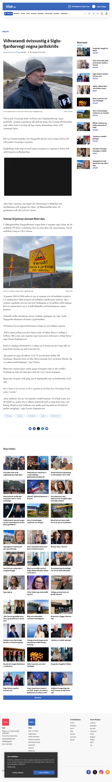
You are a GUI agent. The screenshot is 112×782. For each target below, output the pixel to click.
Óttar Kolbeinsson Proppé (12, 52)
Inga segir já (7, 592)
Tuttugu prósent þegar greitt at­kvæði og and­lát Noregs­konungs (37, 643)
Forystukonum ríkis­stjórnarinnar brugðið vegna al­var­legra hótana (61, 499)
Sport (72, 728)
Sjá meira (38, 698)
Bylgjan (92, 737)
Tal (91, 745)
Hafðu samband (33, 737)
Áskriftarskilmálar (34, 742)
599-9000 (8, 744)
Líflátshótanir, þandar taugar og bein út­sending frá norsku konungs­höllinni (13, 523)
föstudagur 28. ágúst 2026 (80, 7)
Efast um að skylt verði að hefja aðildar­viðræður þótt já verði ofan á (37, 571)
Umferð (31, 748)
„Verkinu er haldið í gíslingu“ (61, 640)
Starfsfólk (31, 745)
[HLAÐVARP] (89, 13)
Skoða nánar (11, 767)
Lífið (71, 731)
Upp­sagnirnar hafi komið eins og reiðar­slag (100, 163)
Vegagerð (43, 416)
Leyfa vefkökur (44, 772)
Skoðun (72, 734)
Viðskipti (73, 726)
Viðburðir (93, 731)
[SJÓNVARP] (93, 13)
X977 (92, 742)
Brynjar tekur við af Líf (59, 547)
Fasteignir (93, 726)
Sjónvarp (73, 737)
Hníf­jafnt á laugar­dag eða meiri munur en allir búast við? (60, 691)
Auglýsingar (32, 734)
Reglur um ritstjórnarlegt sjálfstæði (10, 732)
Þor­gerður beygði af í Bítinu (61, 664)
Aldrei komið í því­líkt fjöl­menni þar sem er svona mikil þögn (12, 499)
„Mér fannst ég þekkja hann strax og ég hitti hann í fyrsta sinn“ (13, 619)
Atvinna (92, 728)
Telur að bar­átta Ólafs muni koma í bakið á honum (100, 63)
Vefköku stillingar (18, 772)
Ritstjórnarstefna (34, 740)
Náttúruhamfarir (55, 416)
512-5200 (35, 731)
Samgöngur (20, 416)
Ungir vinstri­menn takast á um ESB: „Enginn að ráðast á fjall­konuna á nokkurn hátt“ (37, 691)
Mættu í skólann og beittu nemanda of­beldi (100, 125)
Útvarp (72, 740)
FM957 (92, 740)
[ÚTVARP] (97, 13)
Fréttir (72, 723)
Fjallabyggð (8, 416)
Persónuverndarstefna (9, 736)
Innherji (92, 723)
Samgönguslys (32, 416)
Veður (92, 734)
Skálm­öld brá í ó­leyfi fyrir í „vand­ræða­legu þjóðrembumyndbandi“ (36, 475)
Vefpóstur (31, 751)
